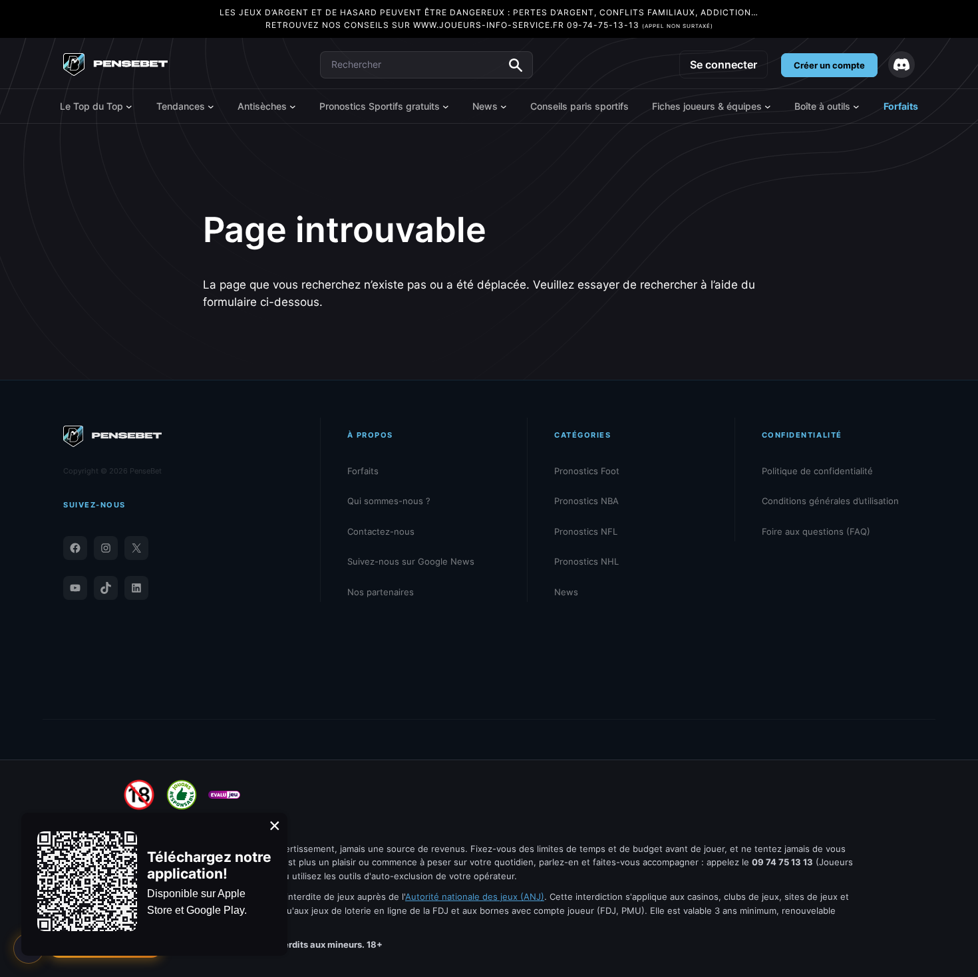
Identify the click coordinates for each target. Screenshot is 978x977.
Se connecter (723, 64)
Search (515, 65)
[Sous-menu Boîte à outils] (856, 106)
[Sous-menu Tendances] (211, 106)
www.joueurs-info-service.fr (488, 25)
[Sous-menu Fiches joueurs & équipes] (767, 106)
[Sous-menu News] (503, 106)
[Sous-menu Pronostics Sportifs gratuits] (445, 106)
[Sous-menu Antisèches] (292, 106)
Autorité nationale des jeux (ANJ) (474, 896)
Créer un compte (829, 65)
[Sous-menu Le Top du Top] (129, 106)
